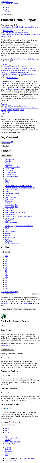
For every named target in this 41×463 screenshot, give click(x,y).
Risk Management (11, 222)
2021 (6, 265)
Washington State (11, 237)
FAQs (7, 182)
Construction (9, 170)
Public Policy (9, 209)
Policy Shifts (9, 199)
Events (7, 180)
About (7, 9)
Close (3, 326)
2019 (6, 269)
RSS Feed (9, 142)
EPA (6, 178)
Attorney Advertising (28, 458)
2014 (6, 279)
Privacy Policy (6, 303)
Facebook (8, 451)
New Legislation (10, 197)
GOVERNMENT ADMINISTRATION (18, 186)
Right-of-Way (9, 220)
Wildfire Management (12, 243)
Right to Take (9, 218)
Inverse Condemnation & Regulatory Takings (20, 188)
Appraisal (8, 161)
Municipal (24, 68)
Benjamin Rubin (8, 76)
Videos (7, 235)
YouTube (8, 453)
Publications (19, 33)
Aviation (24, 108)
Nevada (7, 195)
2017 (6, 273)
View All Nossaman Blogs (10, 292)
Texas (7, 228)
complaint (4, 83)
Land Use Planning (11, 189)
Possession (8, 201)
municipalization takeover (23, 70)
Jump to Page (5, 112)
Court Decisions (12, 78)
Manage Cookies (7, 309)
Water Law (8, 241)
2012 (6, 282)
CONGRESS (9, 169)
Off (10, 409)
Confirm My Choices (8, 425)
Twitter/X (8, 449)
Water (26, 33)
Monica (9, 110)
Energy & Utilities (11, 174)
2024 (6, 259)
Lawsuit (7, 191)
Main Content (13, 4)
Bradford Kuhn (8, 31)
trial (6, 229)
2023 (6, 261)
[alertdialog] (20, 369)
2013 (6, 280)
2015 (6, 277)
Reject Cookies (18, 309)
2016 (6, 275)
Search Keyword (6, 294)
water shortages (24, 72)
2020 (6, 267)
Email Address (6, 144)
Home (7, 7)
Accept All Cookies (7, 349)
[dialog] (20, 303)
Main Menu (5, 4)
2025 (6, 258)
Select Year (5, 252)
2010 (6, 286)
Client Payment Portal (12, 438)
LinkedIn (8, 447)
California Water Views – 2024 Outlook (24, 59)
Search (3, 114)
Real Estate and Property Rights (15, 212)
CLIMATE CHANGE (12, 167)
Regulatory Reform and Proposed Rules (18, 216)
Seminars (8, 224)
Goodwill (8, 184)
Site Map (8, 440)
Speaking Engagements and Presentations (19, 226)
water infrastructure (11, 72)
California (10, 33)
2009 (6, 288)
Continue (4, 64)
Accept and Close (30, 309)
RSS (6, 455)
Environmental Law (11, 176)
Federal (3, 110)
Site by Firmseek (10, 460)
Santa (22, 110)
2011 (6, 284)
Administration (10, 108)
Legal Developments (12, 193)
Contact (7, 11)
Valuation (8, 233)
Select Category (6, 155)
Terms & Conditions (23, 303)
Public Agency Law (11, 205)
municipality (10, 70)
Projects (7, 203)
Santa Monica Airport (15, 89)
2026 (6, 256)
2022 (6, 263)
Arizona (7, 163)
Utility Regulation (11, 231)
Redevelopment (10, 214)
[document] (20, 369)
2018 (6, 271)
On (4, 409)
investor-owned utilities (12, 68)
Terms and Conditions (12, 442)
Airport (17, 108)
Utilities (35, 70)
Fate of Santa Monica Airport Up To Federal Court (17, 74)
